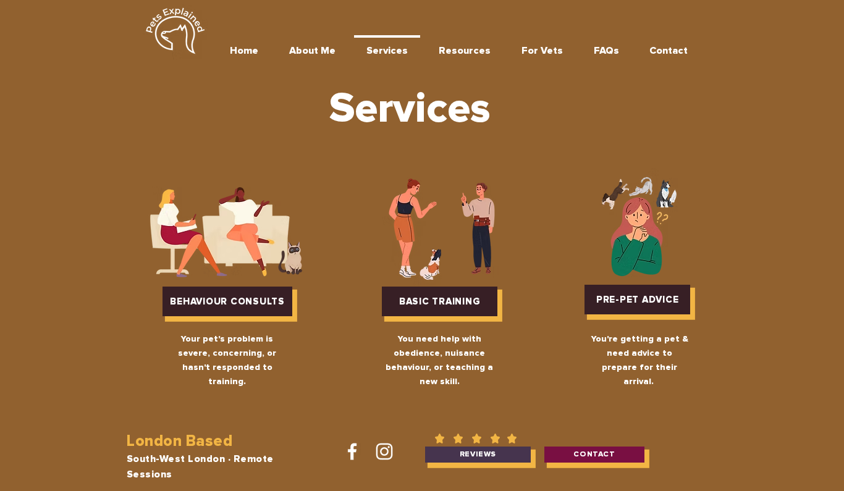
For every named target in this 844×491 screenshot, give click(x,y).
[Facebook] (352, 451)
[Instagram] (384, 451)
